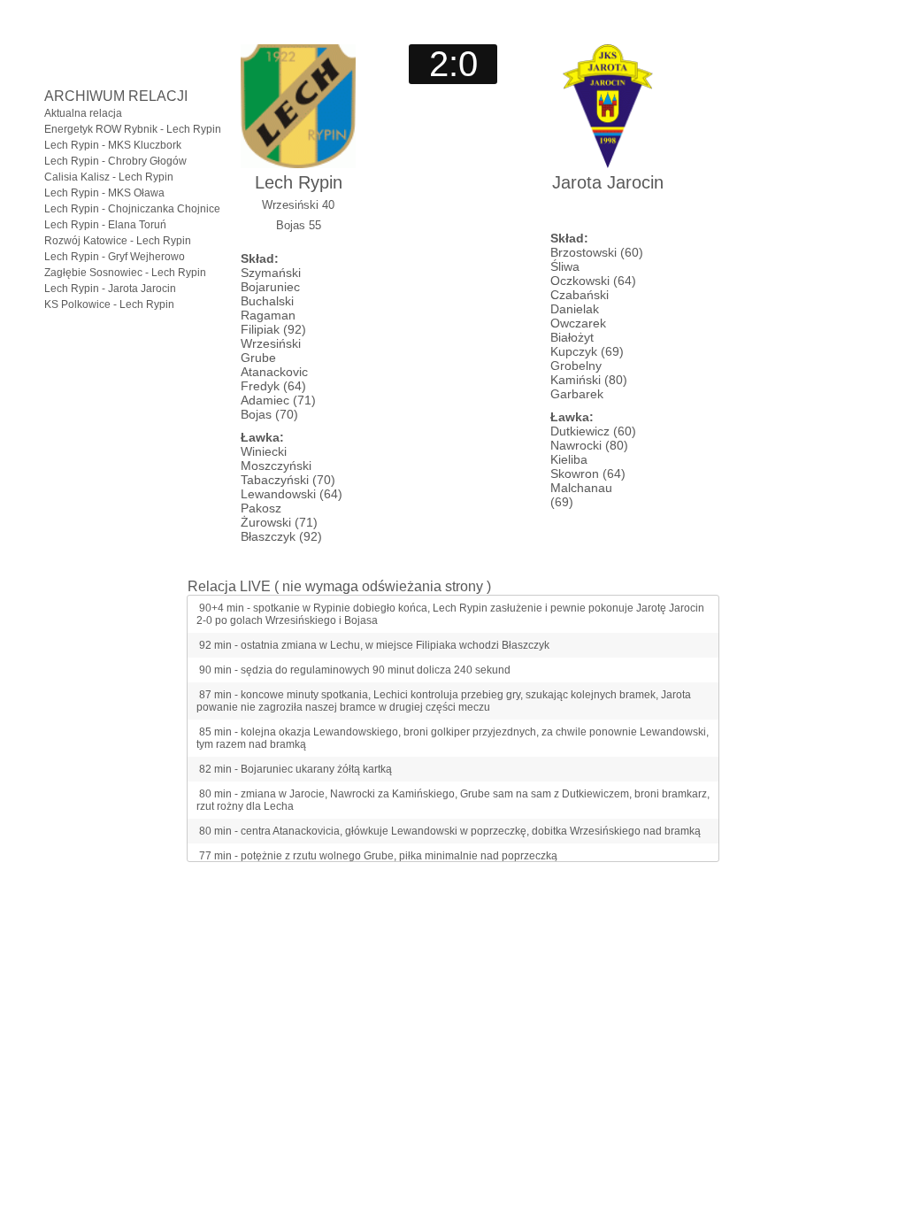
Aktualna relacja (83, 113)
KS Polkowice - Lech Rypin (109, 304)
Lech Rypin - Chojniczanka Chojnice (132, 209)
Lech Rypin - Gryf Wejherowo (114, 256)
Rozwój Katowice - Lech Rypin (117, 241)
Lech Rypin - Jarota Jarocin (110, 288)
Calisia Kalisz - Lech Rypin (108, 177)
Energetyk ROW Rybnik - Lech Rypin (132, 129)
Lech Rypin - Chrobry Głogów (115, 161)
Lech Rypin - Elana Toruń (105, 225)
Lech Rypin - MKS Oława (104, 193)
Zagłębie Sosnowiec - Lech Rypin (125, 272)
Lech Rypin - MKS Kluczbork (112, 145)
